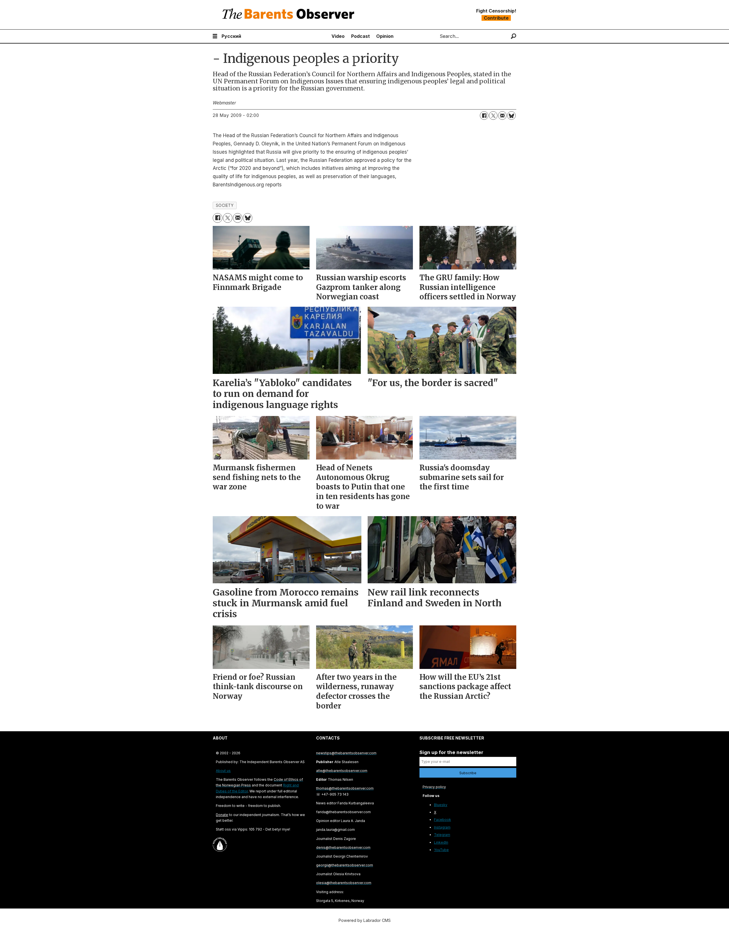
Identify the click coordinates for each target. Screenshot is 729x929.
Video (338, 36)
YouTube (441, 850)
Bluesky (440, 805)
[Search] (513, 36)
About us (223, 771)
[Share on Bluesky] (511, 115)
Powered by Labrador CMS (365, 920)
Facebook (442, 819)
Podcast (360, 36)
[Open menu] (215, 36)
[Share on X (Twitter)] (493, 115)
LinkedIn (441, 842)
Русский (231, 36)
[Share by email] (502, 115)
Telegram (442, 835)
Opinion (385, 36)
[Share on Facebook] (484, 115)
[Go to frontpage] (289, 14)
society (225, 205)
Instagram (442, 827)
